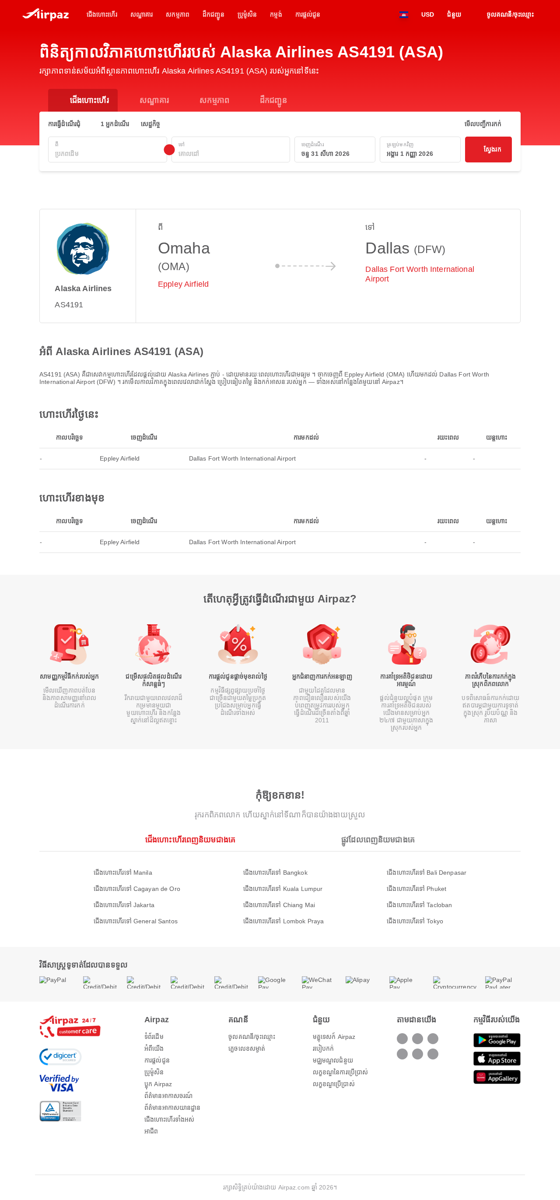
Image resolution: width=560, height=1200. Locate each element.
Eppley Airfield (183, 284)
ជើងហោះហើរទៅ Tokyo (415, 921)
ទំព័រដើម (154, 1036)
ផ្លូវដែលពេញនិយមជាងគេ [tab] (378, 839)
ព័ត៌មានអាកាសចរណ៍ (168, 1095)
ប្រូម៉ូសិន (154, 1072)
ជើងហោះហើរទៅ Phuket (416, 888)
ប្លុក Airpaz (158, 1083)
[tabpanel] (280, 888)
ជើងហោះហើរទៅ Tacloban (419, 904)
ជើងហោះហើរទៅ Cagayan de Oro (137, 888)
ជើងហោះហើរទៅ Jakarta (124, 904)
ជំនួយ (454, 14)
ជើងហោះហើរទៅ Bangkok (275, 872)
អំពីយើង (154, 1048)
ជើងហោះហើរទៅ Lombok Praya (283, 921)
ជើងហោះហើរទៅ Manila (123, 872)
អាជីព (151, 1131)
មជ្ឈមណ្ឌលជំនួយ (333, 1060)
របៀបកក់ (323, 1048)
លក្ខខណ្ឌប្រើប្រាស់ (334, 1083)
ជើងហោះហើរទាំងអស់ (169, 1119)
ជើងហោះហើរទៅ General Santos (136, 921)
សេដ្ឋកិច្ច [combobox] (151, 123)
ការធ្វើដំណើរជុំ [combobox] (64, 123)
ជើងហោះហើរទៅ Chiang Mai (279, 904)
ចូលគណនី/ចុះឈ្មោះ (251, 1036)
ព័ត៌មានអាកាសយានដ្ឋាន (172, 1107)
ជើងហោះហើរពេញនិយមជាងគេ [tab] (190, 839)
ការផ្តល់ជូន (157, 1060)
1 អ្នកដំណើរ (115, 123)
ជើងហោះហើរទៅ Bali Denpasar (426, 872)
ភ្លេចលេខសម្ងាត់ (246, 1048)
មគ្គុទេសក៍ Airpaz (334, 1036)
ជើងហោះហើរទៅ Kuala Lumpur (283, 888)
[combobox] (107, 154)
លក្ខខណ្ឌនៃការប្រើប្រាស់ (340, 1072)
